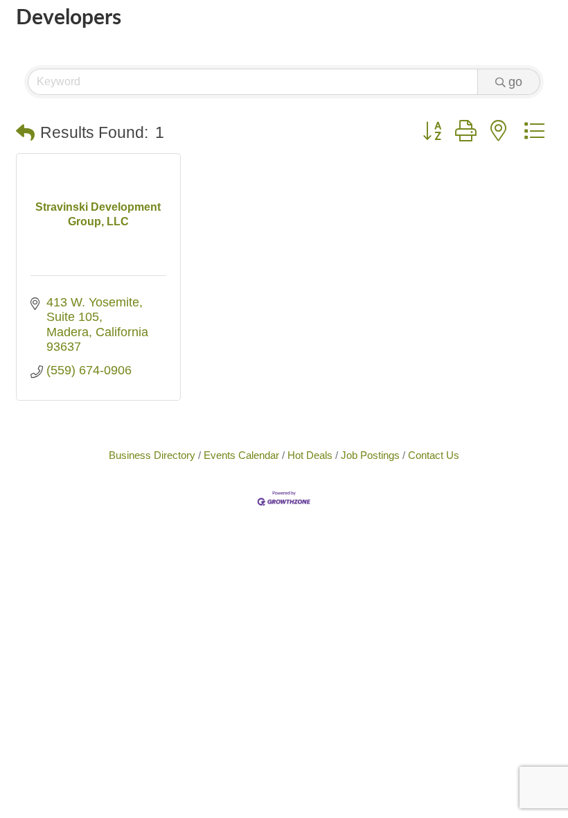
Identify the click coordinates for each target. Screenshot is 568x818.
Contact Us (433, 455)
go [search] (515, 82)
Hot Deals (309, 455)
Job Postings (370, 455)
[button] (25, 133)
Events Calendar (241, 455)
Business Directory (152, 455)
